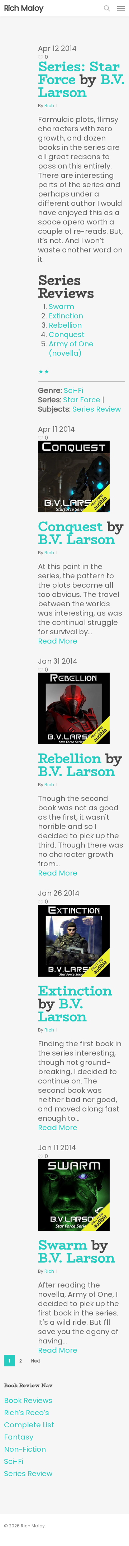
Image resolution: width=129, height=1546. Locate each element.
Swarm (61, 307)
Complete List (29, 1424)
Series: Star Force (79, 72)
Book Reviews (28, 1400)
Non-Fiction (25, 1449)
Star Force (81, 400)
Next (35, 1361)
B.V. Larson (81, 85)
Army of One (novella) (71, 348)
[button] (121, 8)
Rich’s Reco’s (26, 1412)
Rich (49, 106)
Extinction (66, 316)
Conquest (67, 334)
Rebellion (65, 325)
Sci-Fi (73, 390)
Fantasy (18, 1437)
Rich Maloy (23, 8)
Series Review (96, 409)
